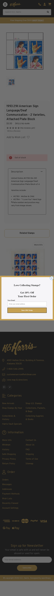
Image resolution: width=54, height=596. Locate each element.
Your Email (11, 300)
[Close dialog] (51, 278)
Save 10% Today (27, 310)
